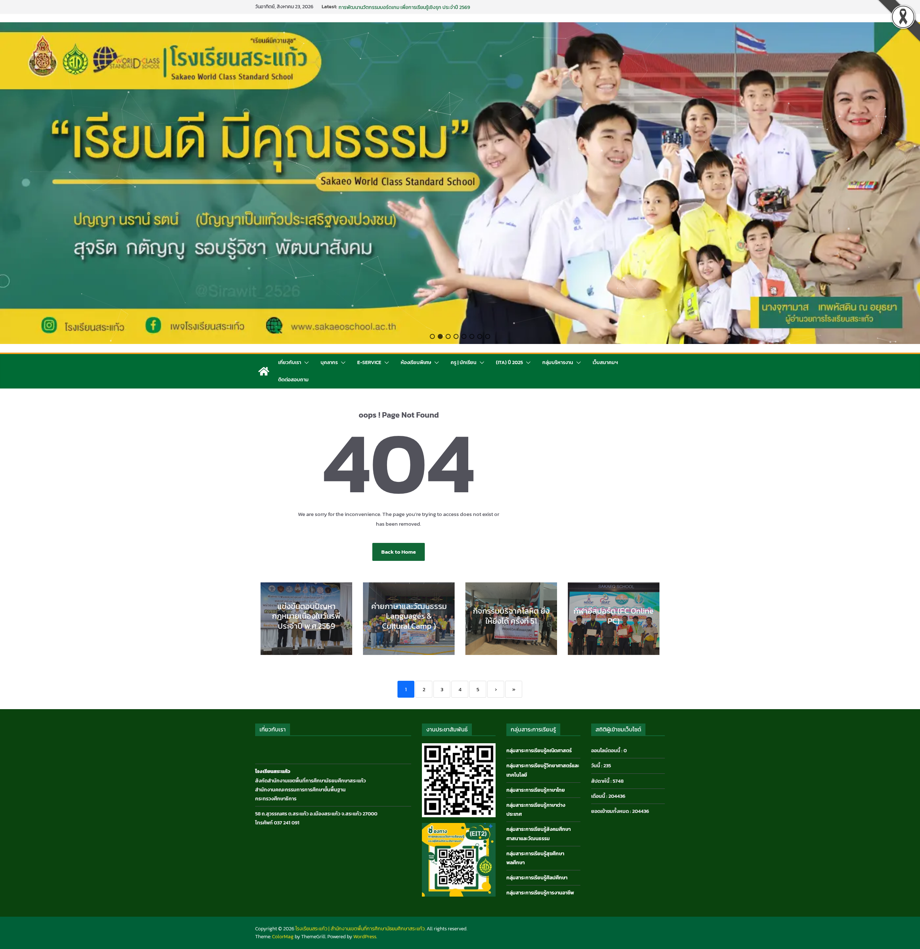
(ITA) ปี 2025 (509, 362)
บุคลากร (329, 362)
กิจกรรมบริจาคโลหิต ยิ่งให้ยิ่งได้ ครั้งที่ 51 (511, 616)
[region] (460, 183)
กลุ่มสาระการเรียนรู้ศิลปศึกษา (536, 877)
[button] (432, 336)
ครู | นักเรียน (464, 362)
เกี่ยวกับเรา (289, 362)
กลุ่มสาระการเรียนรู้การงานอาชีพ (540, 893)
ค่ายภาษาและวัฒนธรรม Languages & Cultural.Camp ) (409, 616)
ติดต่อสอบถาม (293, 379)
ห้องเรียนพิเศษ (416, 362)
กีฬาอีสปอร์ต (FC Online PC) (369, 7)
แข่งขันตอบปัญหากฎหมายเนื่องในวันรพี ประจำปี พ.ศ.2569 (306, 616)
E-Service (369, 362)
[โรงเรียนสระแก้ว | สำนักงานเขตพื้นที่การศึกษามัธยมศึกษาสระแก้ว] (263, 371)
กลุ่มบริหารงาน (557, 362)
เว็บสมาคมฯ (605, 362)
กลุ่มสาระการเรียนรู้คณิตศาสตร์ (539, 750)
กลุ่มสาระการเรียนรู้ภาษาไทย (535, 790)
